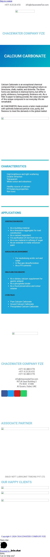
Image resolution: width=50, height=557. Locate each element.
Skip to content (6, 1)
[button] (25, 40)
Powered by (5, 551)
